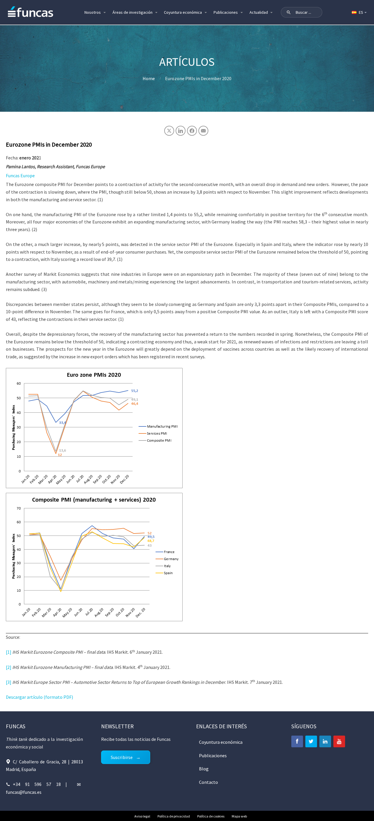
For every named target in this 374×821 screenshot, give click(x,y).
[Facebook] (297, 741)
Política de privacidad (173, 816)
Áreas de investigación (132, 12)
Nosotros (92, 12)
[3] (8, 682)
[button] (288, 12)
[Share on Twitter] (169, 131)
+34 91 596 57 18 (37, 784)
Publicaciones (226, 12)
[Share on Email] (203, 131)
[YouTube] (339, 741)
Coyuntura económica (183, 12)
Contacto (208, 782)
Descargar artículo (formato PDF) (39, 697)
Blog (204, 769)
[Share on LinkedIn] (181, 131)
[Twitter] (311, 741)
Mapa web (239, 816)
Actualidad (259, 12)
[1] (8, 652)
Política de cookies (210, 816)
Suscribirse (122, 757)
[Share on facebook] (192, 131)
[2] (8, 667)
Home (149, 78)
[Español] (358, 12)
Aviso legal (142, 816)
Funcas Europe (20, 175)
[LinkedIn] (325, 741)
